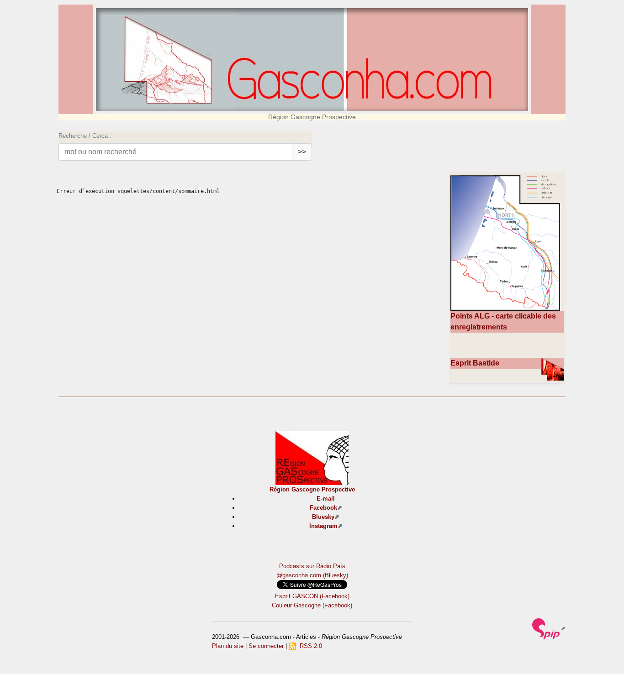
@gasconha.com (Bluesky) (312, 575)
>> (302, 152)
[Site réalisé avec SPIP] (549, 628)
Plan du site (227, 646)
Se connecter (266, 646)
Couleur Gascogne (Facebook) (312, 605)
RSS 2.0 (309, 646)
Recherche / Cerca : (84, 135)
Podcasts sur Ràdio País (312, 566)
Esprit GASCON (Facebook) (312, 596)
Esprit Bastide (474, 363)
